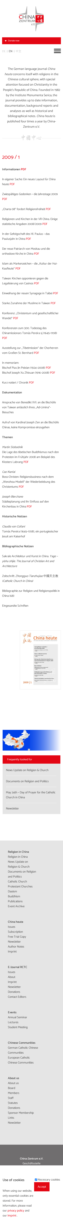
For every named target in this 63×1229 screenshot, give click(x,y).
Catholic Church (17, 881)
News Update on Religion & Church (19, 864)
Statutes (13, 1102)
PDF (23, 169)
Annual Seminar (17, 1017)
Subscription (15, 931)
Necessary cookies (49, 1179)
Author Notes (16, 946)
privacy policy (16, 1210)
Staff (10, 1098)
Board (11, 1088)
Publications (15, 901)
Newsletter (14, 941)
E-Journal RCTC (17, 967)
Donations (14, 991)
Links (11, 1117)
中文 (18, 51)
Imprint (12, 951)
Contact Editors (17, 996)
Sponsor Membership (21, 1112)
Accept (42, 1186)
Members (13, 1093)
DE (3, 51)
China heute (15, 921)
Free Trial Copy (17, 936)
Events (12, 1012)
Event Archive (16, 906)
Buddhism (14, 896)
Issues (11, 926)
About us (13, 1078)
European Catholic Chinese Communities (21, 1060)
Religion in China (18, 851)
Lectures (13, 1022)
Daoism (12, 891)
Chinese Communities (21, 1042)
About (11, 977)
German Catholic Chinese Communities (23, 1050)
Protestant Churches (20, 886)
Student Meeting (18, 1027)
